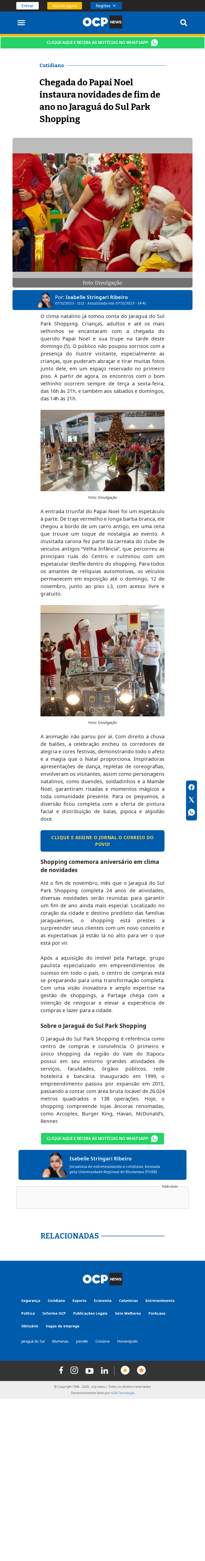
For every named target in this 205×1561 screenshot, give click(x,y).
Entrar (28, 5)
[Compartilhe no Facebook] (191, 787)
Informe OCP (54, 1313)
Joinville (82, 1341)
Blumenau (60, 1341)
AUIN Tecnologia (122, 1393)
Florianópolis (127, 1341)
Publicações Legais (90, 1313)
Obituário (29, 1326)
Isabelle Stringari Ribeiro (97, 297)
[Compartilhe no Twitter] (191, 800)
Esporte (79, 1300)
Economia (103, 1300)
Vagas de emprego (63, 1326)
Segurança (30, 1300)
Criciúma (103, 1341)
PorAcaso (157, 1313)
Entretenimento (160, 1300)
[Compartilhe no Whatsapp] (191, 812)
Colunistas (128, 1300)
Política (28, 1313)
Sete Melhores (128, 1313)
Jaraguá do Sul (32, 1341)
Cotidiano (56, 1300)
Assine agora (64, 5)
